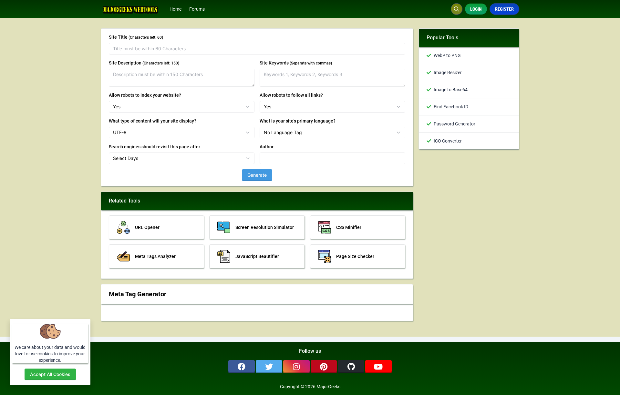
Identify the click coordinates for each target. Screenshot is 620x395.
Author (267, 146)
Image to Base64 (451, 89)
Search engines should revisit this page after (154, 146)
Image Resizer (448, 72)
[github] (351, 366)
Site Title (136, 37)
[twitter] (269, 366)
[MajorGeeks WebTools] (133, 9)
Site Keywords (296, 62)
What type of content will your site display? (152, 120)
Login (476, 9)
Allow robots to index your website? (145, 95)
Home (175, 9)
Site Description (144, 62)
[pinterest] (324, 366)
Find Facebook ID (451, 106)
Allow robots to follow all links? (291, 95)
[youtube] (378, 366)
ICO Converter (448, 140)
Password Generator (454, 123)
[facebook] (241, 366)
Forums (197, 9)
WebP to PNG (447, 55)
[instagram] (296, 366)
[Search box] (456, 9)
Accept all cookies (50, 374)
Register (504, 9)
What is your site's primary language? (298, 120)
